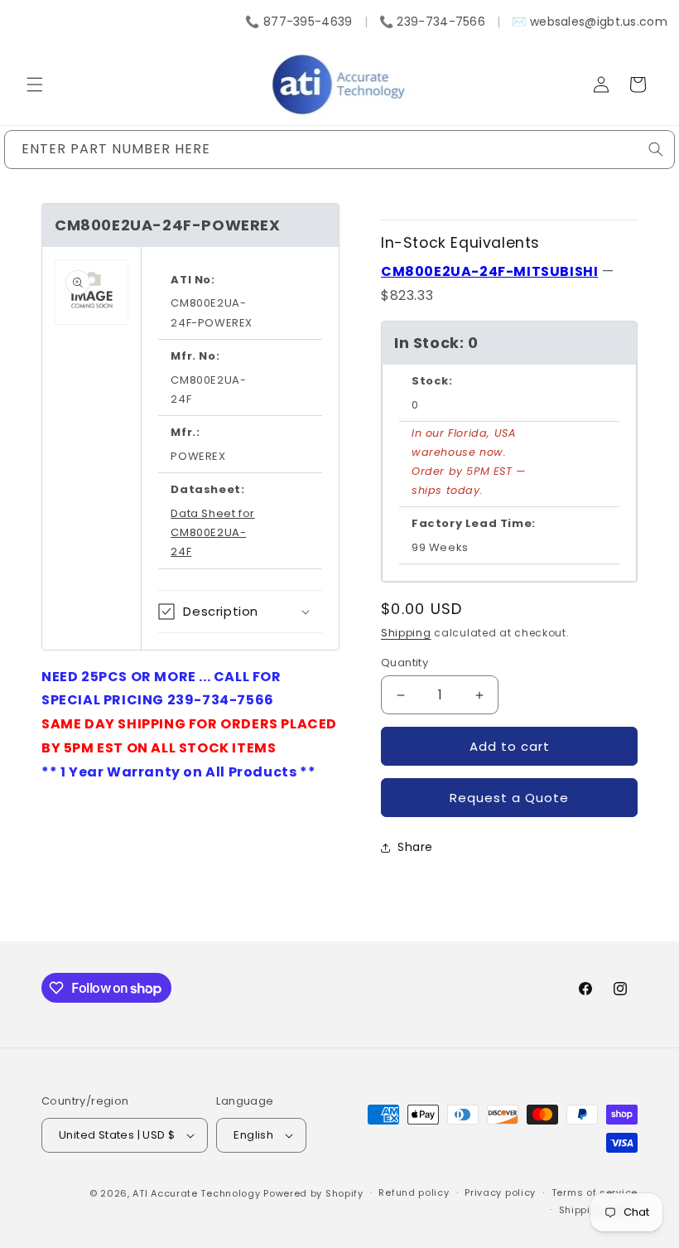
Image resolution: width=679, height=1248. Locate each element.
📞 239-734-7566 (432, 21)
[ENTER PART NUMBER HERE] (656, 149)
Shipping (406, 633)
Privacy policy (500, 1192)
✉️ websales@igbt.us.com (589, 21)
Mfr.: (185, 432)
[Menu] (35, 84)
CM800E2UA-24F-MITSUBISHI (489, 271)
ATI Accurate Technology (197, 1193)
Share (415, 847)
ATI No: (192, 280)
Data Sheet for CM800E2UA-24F (212, 532)
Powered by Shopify (313, 1193)
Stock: (432, 381)
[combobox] (339, 149)
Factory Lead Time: (474, 523)
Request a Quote (509, 797)
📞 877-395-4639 (298, 21)
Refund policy (413, 1192)
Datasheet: (207, 489)
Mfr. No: (195, 356)
